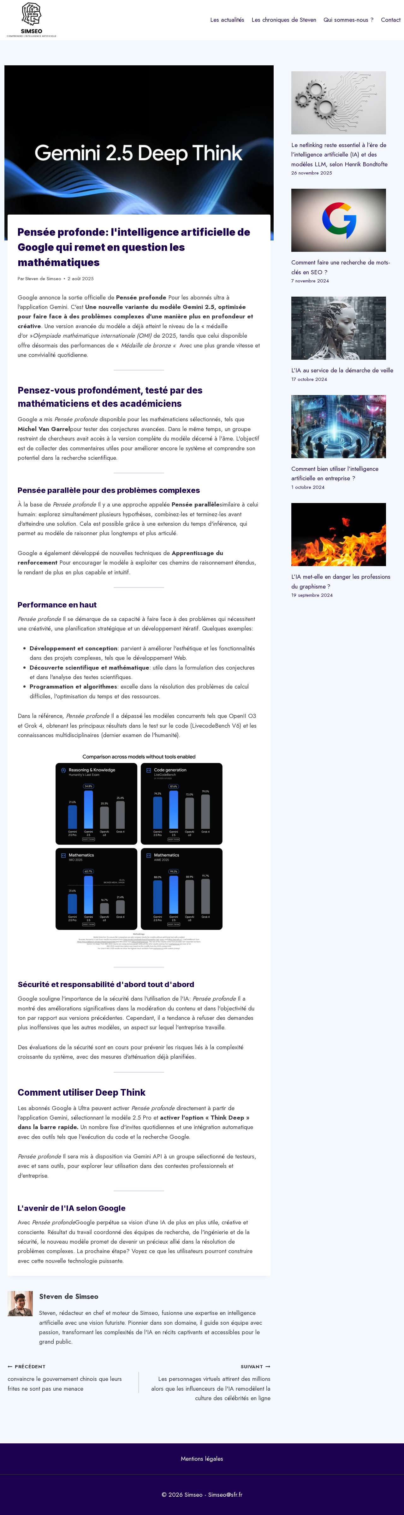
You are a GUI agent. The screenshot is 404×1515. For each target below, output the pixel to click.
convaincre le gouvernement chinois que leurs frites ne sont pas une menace (65, 1378)
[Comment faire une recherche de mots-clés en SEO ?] (343, 220)
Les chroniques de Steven (284, 19)
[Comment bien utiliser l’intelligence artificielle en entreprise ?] (343, 426)
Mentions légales (202, 1458)
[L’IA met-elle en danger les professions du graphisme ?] (343, 534)
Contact (391, 19)
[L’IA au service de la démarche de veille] (343, 328)
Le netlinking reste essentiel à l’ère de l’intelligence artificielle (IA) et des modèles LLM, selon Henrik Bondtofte (339, 155)
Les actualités (227, 19)
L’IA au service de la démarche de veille (342, 370)
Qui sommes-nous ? (349, 19)
